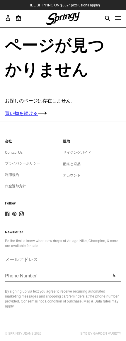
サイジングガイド (77, 152)
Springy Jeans (20, 333)
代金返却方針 (15, 185)
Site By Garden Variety (100, 333)
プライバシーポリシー (22, 162)
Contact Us (14, 152)
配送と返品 (72, 163)
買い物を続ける (21, 113)
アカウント (72, 174)
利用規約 (12, 174)
